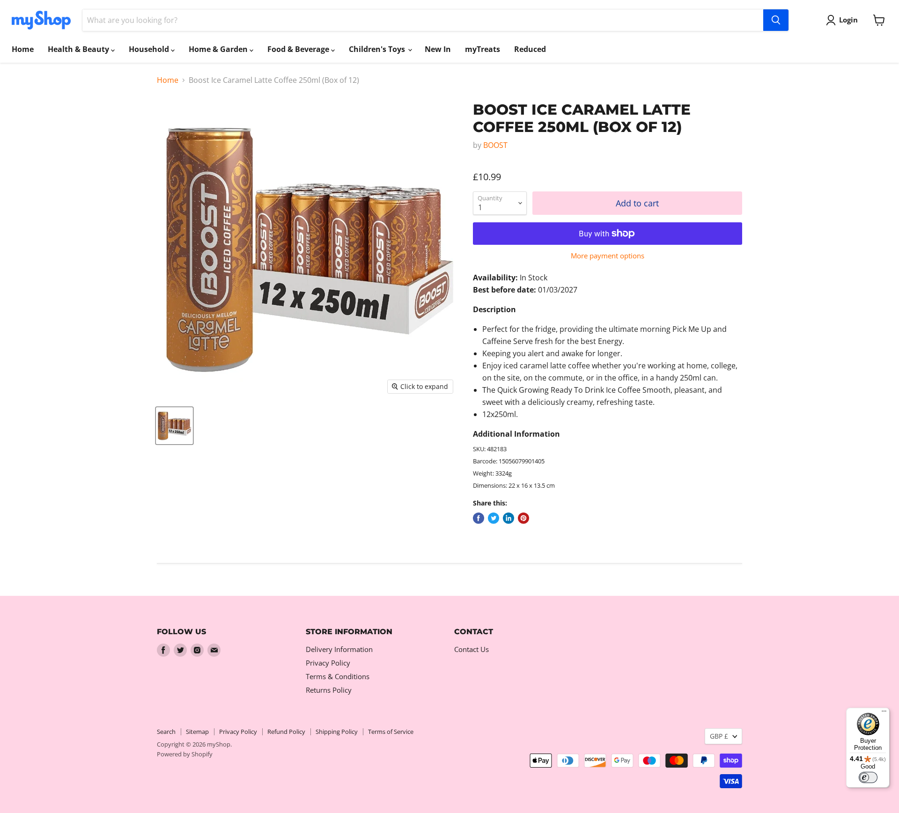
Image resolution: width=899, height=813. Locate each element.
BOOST (495, 145)
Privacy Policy (328, 662)
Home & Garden (219, 49)
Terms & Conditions (337, 676)
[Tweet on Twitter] (493, 518)
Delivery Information (339, 649)
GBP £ (719, 736)
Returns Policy (329, 690)
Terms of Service (390, 731)
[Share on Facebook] (478, 518)
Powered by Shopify (185, 754)
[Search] (775, 20)
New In (438, 49)
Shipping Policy (337, 731)
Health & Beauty (79, 49)
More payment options (607, 256)
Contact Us (471, 649)
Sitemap (197, 731)
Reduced (530, 49)
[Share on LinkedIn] (508, 518)
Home (23, 49)
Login (848, 19)
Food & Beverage (299, 49)
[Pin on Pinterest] (523, 518)
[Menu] (884, 713)
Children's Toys (378, 49)
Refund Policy (286, 731)
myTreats (482, 49)
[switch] (868, 777)
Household (150, 49)
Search (166, 731)
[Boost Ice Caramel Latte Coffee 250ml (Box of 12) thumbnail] (174, 425)
